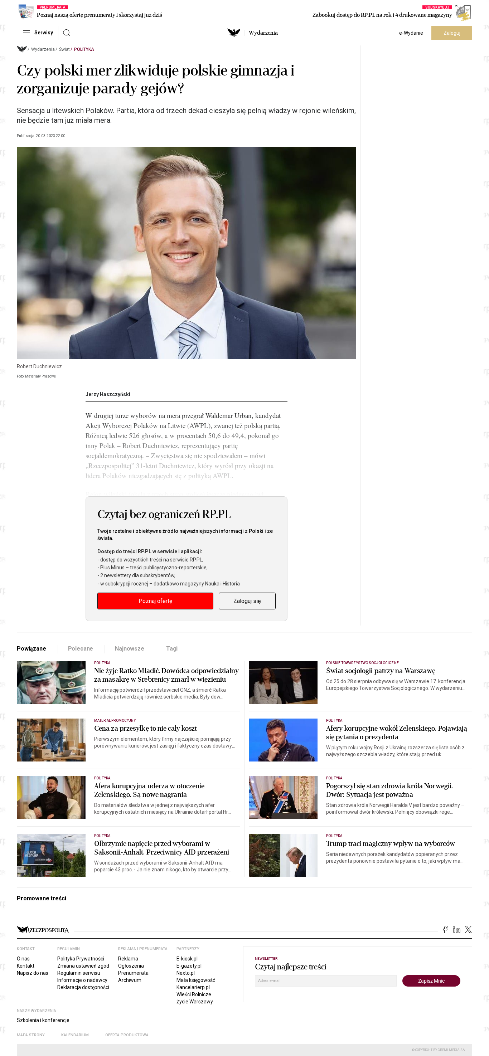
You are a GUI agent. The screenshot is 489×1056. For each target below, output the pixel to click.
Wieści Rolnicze (193, 994)
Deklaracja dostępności (83, 987)
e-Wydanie (411, 33)
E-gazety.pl (189, 966)
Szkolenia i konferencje (43, 1020)
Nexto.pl (185, 973)
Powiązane (31, 648)
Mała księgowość (195, 980)
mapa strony (31, 1035)
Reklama (128, 959)
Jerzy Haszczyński (108, 394)
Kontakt (25, 966)
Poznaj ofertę (155, 601)
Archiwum (129, 980)
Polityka (84, 49)
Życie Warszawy (194, 1001)
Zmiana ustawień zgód (83, 966)
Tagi (172, 648)
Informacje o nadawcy (82, 980)
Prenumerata (133, 973)
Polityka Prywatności (80, 959)
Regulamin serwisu (78, 973)
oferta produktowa (127, 1035)
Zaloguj (452, 33)
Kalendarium (75, 1035)
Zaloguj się (247, 601)
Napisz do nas (32, 973)
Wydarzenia (263, 33)
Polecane (80, 648)
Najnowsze (129, 648)
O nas (23, 959)
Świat (64, 49)
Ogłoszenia (131, 966)
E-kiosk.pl (187, 959)
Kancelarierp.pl (193, 987)
